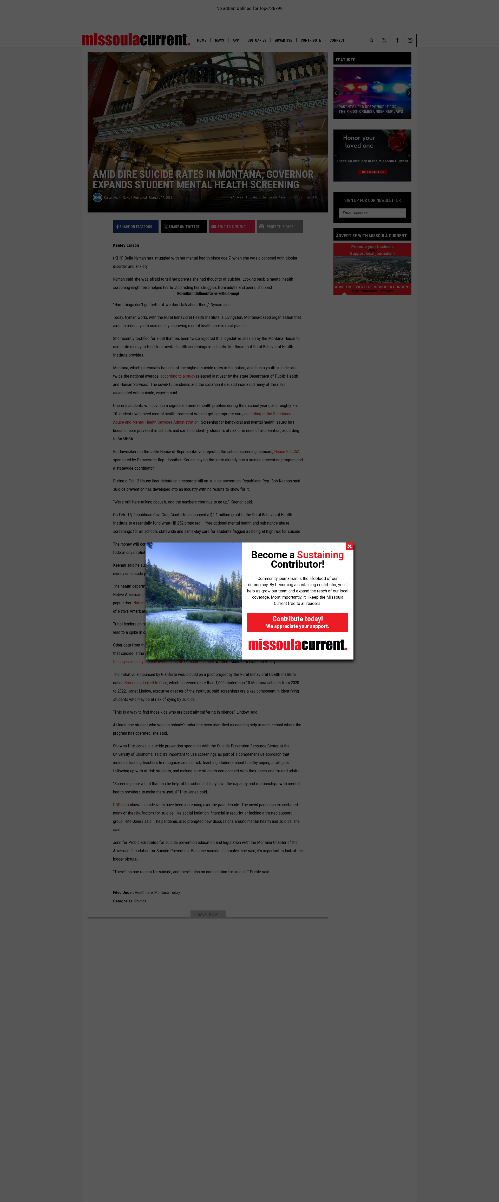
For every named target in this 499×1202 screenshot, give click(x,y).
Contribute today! (297, 622)
